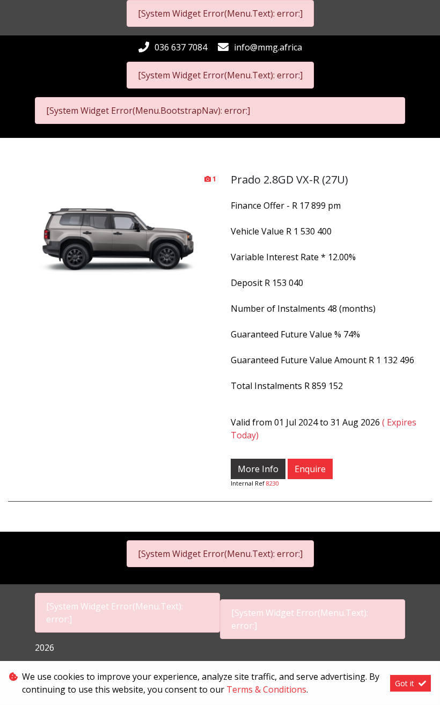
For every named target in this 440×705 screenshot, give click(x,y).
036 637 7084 (181, 47)
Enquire (310, 469)
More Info (258, 469)
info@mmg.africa (268, 47)
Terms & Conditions (266, 689)
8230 (272, 483)
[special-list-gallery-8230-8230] (114, 232)
